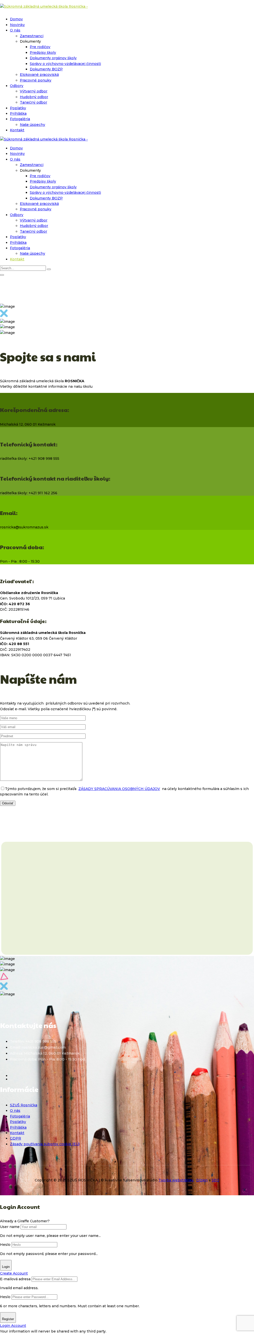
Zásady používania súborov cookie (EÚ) (45, 1144)
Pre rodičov (40, 47)
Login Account (13, 1325)
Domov (16, 19)
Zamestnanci (31, 36)
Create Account (14, 1273)
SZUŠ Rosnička (23, 1105)
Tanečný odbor (33, 102)
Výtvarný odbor (33, 91)
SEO (215, 1180)
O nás (15, 30)
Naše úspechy (32, 124)
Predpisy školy (43, 52)
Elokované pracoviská (39, 74)
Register (8, 1319)
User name (10, 1227)
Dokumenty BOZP (46, 69)
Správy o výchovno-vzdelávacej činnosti (65, 63)
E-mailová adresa (15, 1279)
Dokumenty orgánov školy (53, 58)
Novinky (17, 25)
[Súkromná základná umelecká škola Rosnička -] (44, 6)
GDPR (15, 1138)
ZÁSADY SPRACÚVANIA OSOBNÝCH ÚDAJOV (119, 789)
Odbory (16, 85)
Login (6, 1267)
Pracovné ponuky (35, 80)
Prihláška (18, 113)
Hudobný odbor (34, 97)
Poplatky (18, 108)
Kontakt (17, 130)
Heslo (5, 1244)
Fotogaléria (20, 119)
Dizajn (202, 1180)
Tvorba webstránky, (176, 1180)
